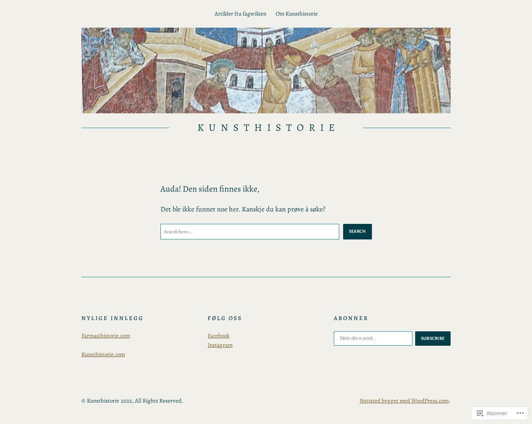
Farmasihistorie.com (105, 336)
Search (357, 231)
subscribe (433, 338)
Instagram (220, 345)
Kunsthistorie (268, 127)
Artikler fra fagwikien (240, 14)
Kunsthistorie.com (103, 354)
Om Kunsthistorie (297, 14)
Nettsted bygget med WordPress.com (404, 401)
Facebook (218, 336)
